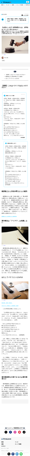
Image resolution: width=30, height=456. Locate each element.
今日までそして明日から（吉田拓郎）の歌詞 (10, 305)
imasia (5, 54)
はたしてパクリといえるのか (12, 78)
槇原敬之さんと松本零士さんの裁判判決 (9, 216)
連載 (13, 5)
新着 (2, 5)
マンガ (7, 5)
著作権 (3, 60)
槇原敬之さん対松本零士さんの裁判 (14, 76)
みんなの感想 (25, 15)
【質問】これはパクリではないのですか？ (15, 74)
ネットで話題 (19, 5)
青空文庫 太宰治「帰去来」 (7, 302)
